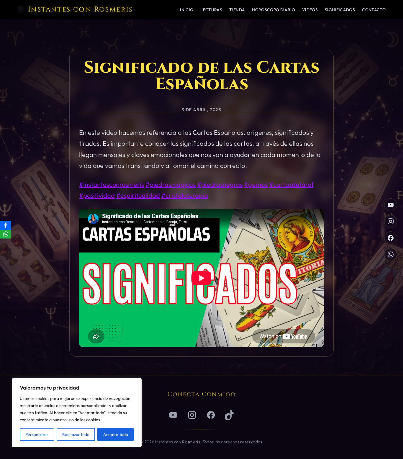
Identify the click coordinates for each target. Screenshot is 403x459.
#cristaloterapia (184, 195)
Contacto (374, 9)
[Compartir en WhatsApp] (390, 254)
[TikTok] (230, 415)
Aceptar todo (115, 434)
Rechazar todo (75, 434)
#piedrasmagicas (170, 184)
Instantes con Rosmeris (80, 9)
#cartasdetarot (291, 184)
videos (310, 9)
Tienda (237, 9)
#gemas (256, 184)
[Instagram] (390, 221)
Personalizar (36, 434)
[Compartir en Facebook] (390, 237)
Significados (340, 9)
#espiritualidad (138, 195)
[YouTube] (390, 204)
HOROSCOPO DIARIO (273, 9)
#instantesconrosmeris (111, 184)
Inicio (186, 9)
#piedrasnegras (220, 184)
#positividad (97, 195)
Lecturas (211, 9)
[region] (77, 412)
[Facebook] (211, 415)
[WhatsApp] (5, 234)
